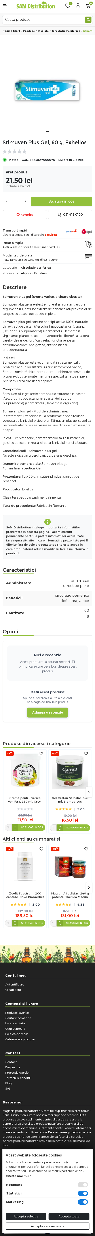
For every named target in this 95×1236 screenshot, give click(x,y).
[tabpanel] (47, 90)
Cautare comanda (18, 1018)
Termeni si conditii (17, 1078)
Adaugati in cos (32, 827)
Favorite (26, 215)
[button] (8, 5)
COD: (25, 159)
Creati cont (13, 989)
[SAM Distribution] (35, 5)
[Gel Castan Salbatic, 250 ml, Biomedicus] (70, 771)
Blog (8, 1083)
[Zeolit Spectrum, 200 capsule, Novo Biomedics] (25, 866)
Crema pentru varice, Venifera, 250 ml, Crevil (25, 799)
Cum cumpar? (15, 1028)
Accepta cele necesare (47, 1226)
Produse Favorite (17, 1012)
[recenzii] (45, 152)
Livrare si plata (15, 1023)
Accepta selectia (26, 1216)
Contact (11, 1062)
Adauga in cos (61, 201)
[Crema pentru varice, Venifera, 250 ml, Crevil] (25, 771)
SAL (7, 1088)
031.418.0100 (72, 214)
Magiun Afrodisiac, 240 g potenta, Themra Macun (70, 895)
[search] (88, 20)
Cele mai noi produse (19, 1039)
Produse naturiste (36, 30)
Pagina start (11, 30)
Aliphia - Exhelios (34, 273)
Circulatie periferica (66, 30)
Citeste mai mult (18, 1176)
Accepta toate (69, 1216)
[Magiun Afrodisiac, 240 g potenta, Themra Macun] (70, 866)
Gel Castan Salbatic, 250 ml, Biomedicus (70, 799)
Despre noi (12, 1067)
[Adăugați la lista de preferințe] (41, 753)
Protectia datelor (17, 1072)
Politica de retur (16, 1034)
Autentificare (14, 984)
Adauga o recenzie (47, 712)
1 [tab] (47, 131)
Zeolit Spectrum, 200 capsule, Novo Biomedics (25, 895)
